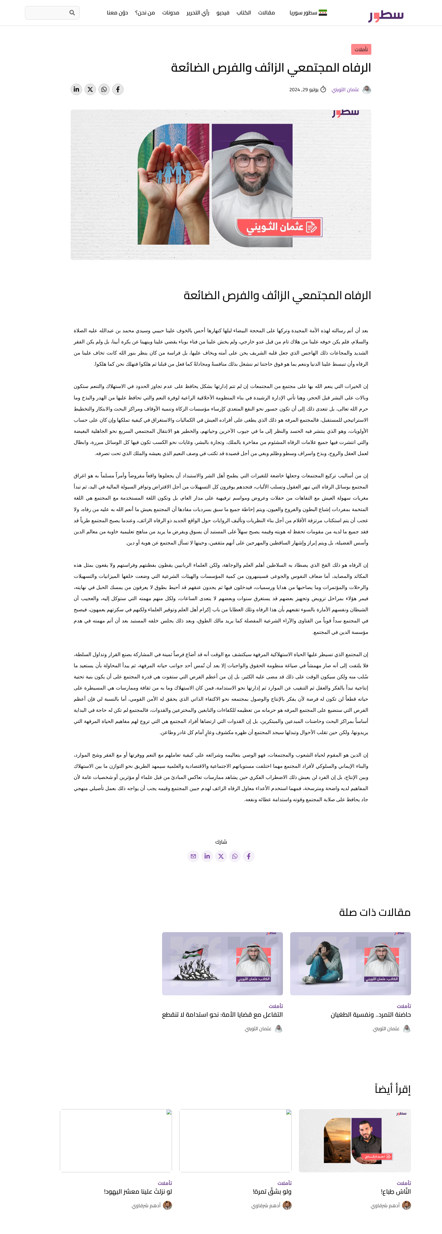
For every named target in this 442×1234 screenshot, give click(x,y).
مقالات (266, 12)
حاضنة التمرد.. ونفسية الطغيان (371, 1014)
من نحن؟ (145, 12)
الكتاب (244, 12)
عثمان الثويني (345, 89)
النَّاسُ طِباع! (396, 1191)
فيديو (222, 12)
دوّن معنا (117, 12)
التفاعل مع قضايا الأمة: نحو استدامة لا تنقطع (222, 1014)
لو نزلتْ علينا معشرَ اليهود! (138, 1191)
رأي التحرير (198, 12)
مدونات (171, 12)
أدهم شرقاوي (385, 1205)
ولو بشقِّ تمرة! (272, 1191)
